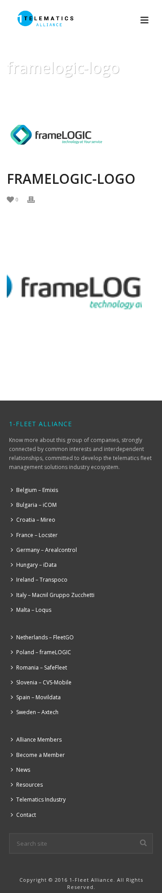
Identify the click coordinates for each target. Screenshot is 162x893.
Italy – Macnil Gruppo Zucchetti (55, 595)
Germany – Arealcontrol (46, 550)
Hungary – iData (36, 565)
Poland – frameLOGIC (43, 652)
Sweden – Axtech (37, 712)
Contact (26, 815)
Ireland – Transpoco (42, 579)
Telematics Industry (41, 799)
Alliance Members (39, 739)
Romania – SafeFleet (41, 667)
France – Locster (37, 535)
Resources (29, 784)
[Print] (35, 199)
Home (22, 90)
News (23, 770)
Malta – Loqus (33, 610)
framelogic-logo (62, 90)
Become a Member (40, 755)
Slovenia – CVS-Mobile (44, 682)
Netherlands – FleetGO (45, 637)
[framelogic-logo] (81, 134)
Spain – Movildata (38, 697)
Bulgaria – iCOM (36, 505)
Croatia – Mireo (35, 520)
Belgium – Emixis (37, 490)
